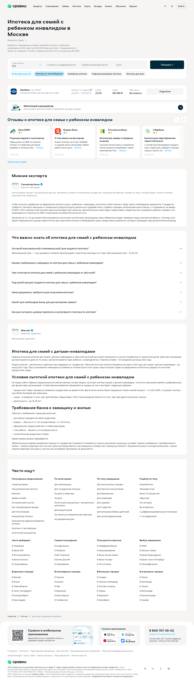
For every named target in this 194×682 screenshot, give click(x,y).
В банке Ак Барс (105, 559)
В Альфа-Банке (61, 546)
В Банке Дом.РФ (62, 559)
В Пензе (143, 577)
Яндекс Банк (70, 129)
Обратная (144, 498)
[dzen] (168, 668)
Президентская (147, 489)
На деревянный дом (64, 519)
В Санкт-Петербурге (21, 590)
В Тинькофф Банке (149, 564)
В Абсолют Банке (148, 550)
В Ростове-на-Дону (106, 586)
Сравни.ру (12, 616)
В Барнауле (102, 595)
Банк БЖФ (24, 129)
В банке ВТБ (18, 550)
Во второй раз (147, 507)
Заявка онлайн (19, 498)
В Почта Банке (104, 564)
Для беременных (105, 493)
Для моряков (103, 502)
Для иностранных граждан (110, 484)
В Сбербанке (18, 546)
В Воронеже (60, 590)
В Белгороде (146, 581)
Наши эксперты (45, 655)
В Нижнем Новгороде (107, 581)
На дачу (58, 498)
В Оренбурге (103, 600)
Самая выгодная (20, 484)
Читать (39, 147)
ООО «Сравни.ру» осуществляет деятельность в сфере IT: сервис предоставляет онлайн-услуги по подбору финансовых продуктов (62, 667)
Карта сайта (30, 655)
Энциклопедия (15, 655)
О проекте (13, 651)
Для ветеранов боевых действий (113, 511)
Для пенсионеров (20, 511)
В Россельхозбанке (21, 555)
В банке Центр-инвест (108, 555)
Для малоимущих (62, 484)
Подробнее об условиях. (102, 676)
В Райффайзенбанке (107, 546)
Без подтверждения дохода (25, 507)
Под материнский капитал (25, 489)
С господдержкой (148, 516)
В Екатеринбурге (20, 595)
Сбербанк (158, 129)
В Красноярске (61, 595)
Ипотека (24, 616)
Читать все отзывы (17, 162)
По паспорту (146, 502)
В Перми (101, 590)
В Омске (16, 581)
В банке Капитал (20, 559)
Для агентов (62, 651)
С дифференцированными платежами (158, 511)
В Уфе (57, 586)
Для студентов (104, 507)
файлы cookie (38, 674)
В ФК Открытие (61, 555)
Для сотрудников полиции (67, 489)
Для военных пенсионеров (110, 489)
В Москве (16, 577)
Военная (16, 493)
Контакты (24, 651)
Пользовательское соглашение (85, 651)
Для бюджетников (63, 510)
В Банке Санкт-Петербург (152, 559)
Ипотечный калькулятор (38, 106)
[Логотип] (73, 662)
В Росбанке (59, 550)
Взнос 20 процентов (149, 493)
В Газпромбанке (20, 564)
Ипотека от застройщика (24, 528)
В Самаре (101, 577)
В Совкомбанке (61, 564)
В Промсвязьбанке (106, 550)
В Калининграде (148, 595)
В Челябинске (61, 600)
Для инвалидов (104, 498)
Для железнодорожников (109, 516)
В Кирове (144, 600)
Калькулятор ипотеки (22, 516)
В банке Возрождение (150, 555)
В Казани (58, 581)
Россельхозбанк (117, 129)
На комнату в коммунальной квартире (73, 514)
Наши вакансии (62, 655)
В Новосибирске (20, 586)
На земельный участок (23, 502)
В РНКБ (143, 546)
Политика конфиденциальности (117, 651)
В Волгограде (146, 590)
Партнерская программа (42, 651)
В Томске (144, 586)
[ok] (160, 668)
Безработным (146, 484)
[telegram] (144, 668)
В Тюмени (59, 577)
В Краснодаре (18, 600)
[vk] (152, 668)
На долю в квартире (64, 493)
